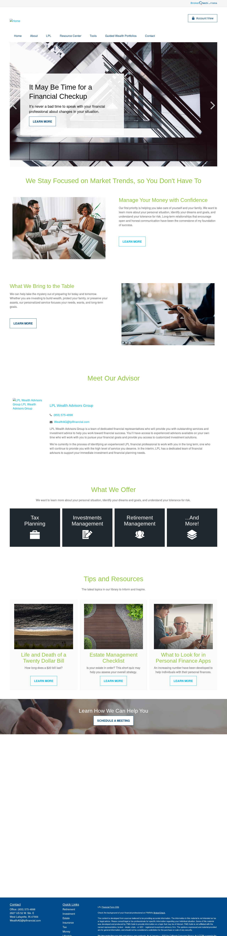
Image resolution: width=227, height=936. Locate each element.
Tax (65, 927)
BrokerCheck (159, 912)
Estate (66, 918)
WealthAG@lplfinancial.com (71, 422)
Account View (205, 18)
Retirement (69, 909)
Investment (69, 913)
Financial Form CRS (110, 906)
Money (66, 931)
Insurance (68, 922)
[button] (18, 35)
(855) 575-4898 (63, 415)
